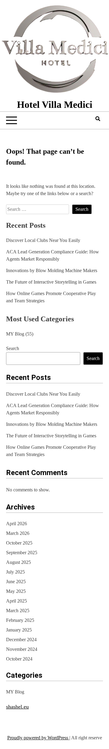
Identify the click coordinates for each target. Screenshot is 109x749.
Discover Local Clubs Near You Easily (43, 240)
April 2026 (16, 523)
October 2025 (19, 542)
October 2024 (19, 658)
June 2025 (16, 581)
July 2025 (15, 571)
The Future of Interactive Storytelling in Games (51, 281)
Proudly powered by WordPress (38, 737)
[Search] (97, 118)
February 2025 (20, 620)
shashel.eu (17, 707)
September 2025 (21, 552)
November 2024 (21, 649)
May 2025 (16, 591)
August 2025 (18, 562)
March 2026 (17, 533)
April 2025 (16, 600)
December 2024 (21, 639)
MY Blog (15, 333)
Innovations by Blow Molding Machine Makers (51, 270)
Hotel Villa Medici (54, 104)
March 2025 (17, 610)
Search (12, 348)
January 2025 (19, 629)
